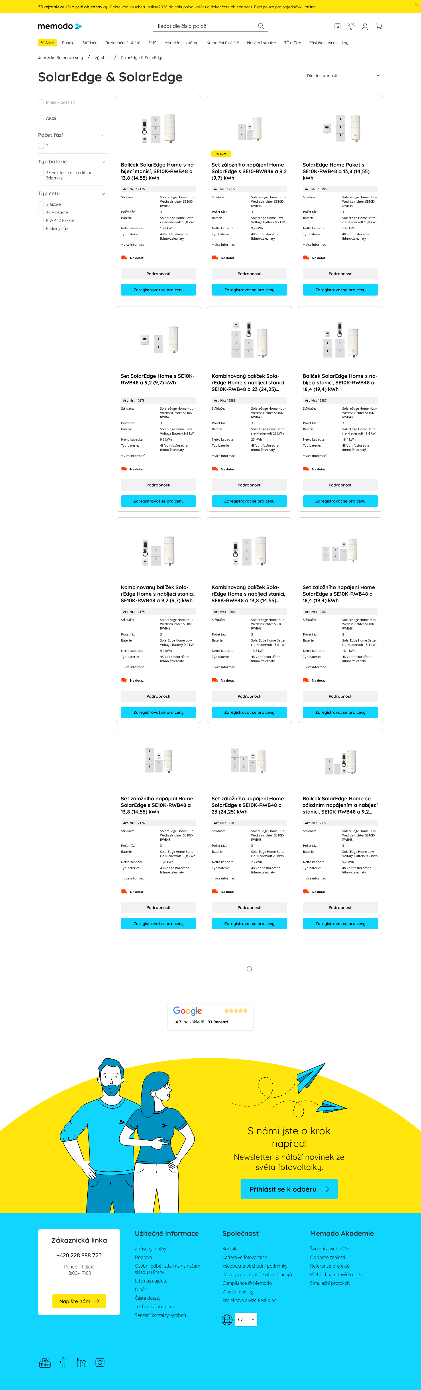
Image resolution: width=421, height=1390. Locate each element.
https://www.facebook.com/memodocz (63, 1362)
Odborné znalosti (351, 26)
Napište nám (75, 1301)
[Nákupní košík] (378, 26)
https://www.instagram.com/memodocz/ (100, 1362)
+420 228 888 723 (79, 1255)
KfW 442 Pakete (60, 220)
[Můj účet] (364, 28)
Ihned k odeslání (61, 102)
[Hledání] (261, 26)
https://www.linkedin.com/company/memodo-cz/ (81, 1362)
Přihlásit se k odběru (283, 1189)
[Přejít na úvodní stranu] (60, 26)
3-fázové (53, 204)
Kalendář (337, 26)
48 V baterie (57, 212)
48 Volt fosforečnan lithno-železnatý (70, 175)
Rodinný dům (57, 228)
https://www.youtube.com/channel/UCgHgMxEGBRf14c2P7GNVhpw (45, 1362)
